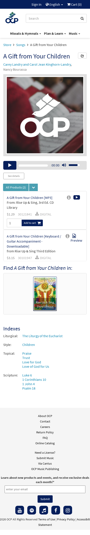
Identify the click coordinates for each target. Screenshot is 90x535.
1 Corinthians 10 (34, 379)
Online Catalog (45, 443)
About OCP (45, 416)
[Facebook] (55, 510)
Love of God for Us (35, 366)
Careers (45, 427)
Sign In (36, 4)
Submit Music (45, 458)
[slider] (72, 164)
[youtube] (19, 510)
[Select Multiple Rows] (33, 187)
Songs (20, 45)
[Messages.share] (82, 56)
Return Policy (45, 432)
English (55, 4)
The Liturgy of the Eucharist (42, 336)
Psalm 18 (28, 388)
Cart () (76, 4)
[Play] (9, 165)
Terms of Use (46, 519)
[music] (43, 510)
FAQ (45, 438)
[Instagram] (67, 510)
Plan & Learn (54, 33)
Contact (45, 421)
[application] (45, 165)
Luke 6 (27, 375)
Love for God (31, 362)
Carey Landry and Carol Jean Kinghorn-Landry (37, 64)
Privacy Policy (66, 519)
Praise (26, 353)
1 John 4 (28, 384)
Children (28, 344)
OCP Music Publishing (45, 469)
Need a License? (45, 453)
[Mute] (64, 165)
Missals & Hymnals (24, 33)
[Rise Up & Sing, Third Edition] (45, 293)
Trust (26, 358)
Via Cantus (45, 463)
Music (73, 33)
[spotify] (31, 510)
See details (14, 176)
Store (7, 45)
